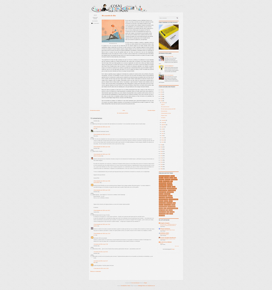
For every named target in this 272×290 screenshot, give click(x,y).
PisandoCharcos (167, 194)
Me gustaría (161, 194)
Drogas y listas (164, 115)
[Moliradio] (177, 7)
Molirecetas (161, 204)
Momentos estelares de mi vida (164, 176)
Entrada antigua (151, 110)
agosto (162, 126)
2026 (161, 90)
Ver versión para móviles (122, 113)
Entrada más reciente (95, 110)
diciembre (163, 102)
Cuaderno (170, 201)
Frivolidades (166, 177)
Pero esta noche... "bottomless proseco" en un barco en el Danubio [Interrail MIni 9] (168, 225)
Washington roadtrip (162, 186)
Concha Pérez (97, 182)
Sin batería (163, 117)
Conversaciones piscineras (173, 199)
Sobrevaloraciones (167, 204)
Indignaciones (161, 179)
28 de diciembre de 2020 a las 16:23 (102, 134)
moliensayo (170, 195)
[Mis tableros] (181, 7)
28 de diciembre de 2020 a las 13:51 (102, 126)
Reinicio (161, 243)
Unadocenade (169, 183)
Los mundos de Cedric (163, 190)
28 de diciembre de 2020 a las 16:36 (102, 146)
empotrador (172, 212)
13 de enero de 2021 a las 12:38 (101, 268)
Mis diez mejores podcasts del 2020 (168, 109)
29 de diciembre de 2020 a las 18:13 (102, 210)
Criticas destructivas (162, 183)
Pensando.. (96, 21)
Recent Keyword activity (163, 195)
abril (162, 135)
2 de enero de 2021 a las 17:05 (101, 244)
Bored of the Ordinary (164, 234)
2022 (161, 96)
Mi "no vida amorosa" (171, 190)
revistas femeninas (162, 213)
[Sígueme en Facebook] (169, 7)
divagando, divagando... (165, 223)
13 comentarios (96, 23)
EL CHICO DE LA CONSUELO (166, 242)
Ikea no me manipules (169, 75)
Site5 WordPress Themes (125, 285)
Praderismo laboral (169, 197)
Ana (94, 128)
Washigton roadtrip (162, 212)
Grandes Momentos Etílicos (171, 188)
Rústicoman (161, 201)
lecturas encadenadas (171, 206)
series (167, 213)
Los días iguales (162, 197)
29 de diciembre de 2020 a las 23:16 (102, 224)
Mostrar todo (177, 246)
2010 (161, 164)
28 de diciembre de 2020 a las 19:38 (102, 181)
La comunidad (169, 185)
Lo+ (94, 235)
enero (162, 142)
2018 (161, 147)
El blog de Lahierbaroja (165, 228)
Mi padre (173, 186)
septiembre (163, 124)
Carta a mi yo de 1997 (169, 56)
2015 (161, 153)
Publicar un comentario (95, 271)
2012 (161, 160)
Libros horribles (169, 203)
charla (168, 212)
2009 (161, 166)
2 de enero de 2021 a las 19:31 (101, 251)
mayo (162, 133)
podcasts (160, 181)
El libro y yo (161, 177)
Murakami (170, 210)
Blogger (172, 249)
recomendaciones (174, 179)
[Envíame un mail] (173, 7)
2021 (161, 98)
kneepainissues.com (151, 285)
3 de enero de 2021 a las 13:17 (101, 261)
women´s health (161, 215)
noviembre (163, 120)
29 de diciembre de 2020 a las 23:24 (102, 233)
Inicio (124, 110)
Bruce (171, 181)
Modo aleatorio (167, 179)
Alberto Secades (97, 156)
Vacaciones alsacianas (163, 206)
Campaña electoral (170, 192)
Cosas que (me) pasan (135, 282)
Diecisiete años (164, 111)
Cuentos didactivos (162, 203)
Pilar (95, 262)
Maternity (171, 177)
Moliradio (173, 204)
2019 (161, 144)
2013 (161, 158)
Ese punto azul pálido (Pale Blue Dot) (168, 237)
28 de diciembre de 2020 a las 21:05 (102, 190)
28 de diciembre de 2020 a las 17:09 (102, 154)
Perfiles (175, 177)
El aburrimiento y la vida (166, 113)
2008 (161, 168)
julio (162, 129)
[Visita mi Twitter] (165, 7)
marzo (162, 137)
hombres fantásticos (162, 188)
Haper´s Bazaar (162, 210)
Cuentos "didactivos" (162, 185)
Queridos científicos (162, 192)
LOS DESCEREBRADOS (169, 66)
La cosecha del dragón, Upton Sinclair (167, 229)
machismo (161, 208)
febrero (163, 140)
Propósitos (166, 201)
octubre (163, 122)
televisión (171, 213)
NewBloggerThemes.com (142, 285)
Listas (174, 203)
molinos (95, 226)
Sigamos (163, 104)
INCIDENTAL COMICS (164, 233)
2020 (161, 100)
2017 (161, 149)
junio (162, 131)
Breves (165, 208)
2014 (161, 155)
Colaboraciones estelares (163, 199)
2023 (161, 94)
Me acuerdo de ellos (109, 16)
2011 (161, 162)
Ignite (167, 210)
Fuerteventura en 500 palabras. (172, 208)
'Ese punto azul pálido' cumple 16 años (167, 238)
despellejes (169, 186)
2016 (161, 151)
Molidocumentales (166, 181)
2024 (161, 92)
